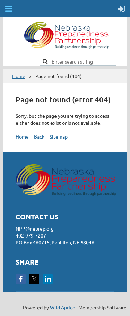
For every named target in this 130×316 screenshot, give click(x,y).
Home (18, 76)
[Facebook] (21, 279)
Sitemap (59, 136)
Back (39, 136)
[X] (34, 279)
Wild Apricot (63, 307)
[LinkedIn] (48, 279)
